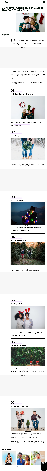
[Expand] (42, 462)
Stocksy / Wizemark (27, 366)
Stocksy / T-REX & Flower (28, 431)
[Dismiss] (45, 462)
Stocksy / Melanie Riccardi (41, 32)
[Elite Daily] (5, 2)
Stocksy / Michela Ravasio (28, 225)
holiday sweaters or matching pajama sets (22, 123)
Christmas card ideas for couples (29, 44)
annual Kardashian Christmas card (21, 75)
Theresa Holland (6, 34)
